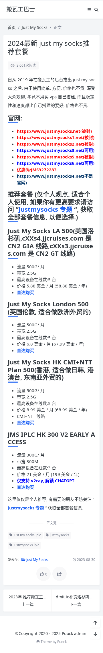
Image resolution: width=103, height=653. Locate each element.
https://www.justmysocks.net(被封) (54, 131)
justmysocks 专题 (46, 209)
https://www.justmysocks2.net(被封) (55, 144)
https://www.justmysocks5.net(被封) (55, 157)
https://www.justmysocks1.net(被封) (55, 137)
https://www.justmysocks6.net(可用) (55, 163)
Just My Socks (34, 27)
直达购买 (25, 292)
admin (80, 633)
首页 (12, 27)
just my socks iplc (27, 535)
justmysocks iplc (26, 545)
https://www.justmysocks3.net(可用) (55, 150)
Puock (62, 641)
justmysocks (59, 535)
